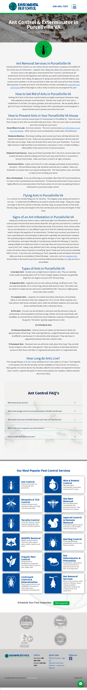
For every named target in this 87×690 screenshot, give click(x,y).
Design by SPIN (78, 678)
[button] (74, 6)
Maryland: (39, 659)
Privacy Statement (32, 678)
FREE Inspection (61, 603)
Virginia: (40, 664)
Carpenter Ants (71, 256)
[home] (24, 6)
